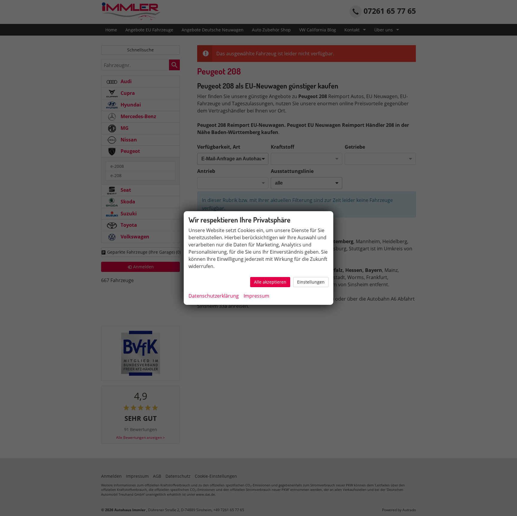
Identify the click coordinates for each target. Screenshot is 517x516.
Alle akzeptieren (270, 282)
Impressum (256, 296)
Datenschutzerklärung (213, 296)
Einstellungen (311, 282)
